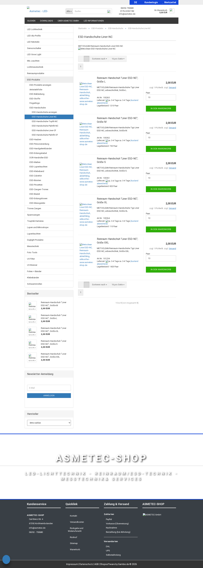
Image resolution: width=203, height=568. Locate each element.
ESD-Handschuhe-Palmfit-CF (45, 135)
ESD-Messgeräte (37, 203)
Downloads (46, 21)
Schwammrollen (34, 284)
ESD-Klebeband (36, 171)
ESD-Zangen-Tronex (38, 189)
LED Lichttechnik (34, 29)
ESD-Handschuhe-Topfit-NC (45, 121)
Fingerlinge (34, 103)
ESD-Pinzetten (36, 185)
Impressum (72, 564)
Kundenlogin (151, 2)
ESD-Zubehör (35, 176)
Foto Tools (32, 252)
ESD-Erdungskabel (38, 153)
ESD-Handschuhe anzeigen (44, 112)
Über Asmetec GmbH (68, 21)
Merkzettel (169, 2)
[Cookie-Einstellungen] (6, 560)
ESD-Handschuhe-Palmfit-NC (45, 126)
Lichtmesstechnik (35, 67)
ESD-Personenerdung (39, 144)
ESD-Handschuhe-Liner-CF (44, 130)
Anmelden (49, 395)
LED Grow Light (34, 54)
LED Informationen (94, 21)
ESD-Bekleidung (36, 94)
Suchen (31, 21)
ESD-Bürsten (35, 180)
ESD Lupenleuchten (38, 166)
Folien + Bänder (34, 271)
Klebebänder (33, 277)
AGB (96, 564)
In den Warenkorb (161, 108)
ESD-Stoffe (34, 98)
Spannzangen (33, 215)
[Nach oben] (194, 563)
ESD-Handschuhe (37, 107)
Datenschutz (86, 564)
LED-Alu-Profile (34, 35)
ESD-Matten (34, 162)
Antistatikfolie (35, 89)
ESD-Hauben (35, 139)
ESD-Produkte (33, 80)
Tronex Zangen (34, 208)
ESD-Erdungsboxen (38, 198)
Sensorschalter (34, 48)
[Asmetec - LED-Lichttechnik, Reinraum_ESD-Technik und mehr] (44, 11)
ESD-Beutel (34, 194)
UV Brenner (32, 265)
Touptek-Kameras (35, 221)
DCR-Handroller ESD (38, 157)
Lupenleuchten (34, 234)
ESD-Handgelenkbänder (40, 148)
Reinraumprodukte (35, 73)
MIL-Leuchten (33, 61)
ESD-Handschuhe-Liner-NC (44, 117)
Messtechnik (33, 246)
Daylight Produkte (35, 240)
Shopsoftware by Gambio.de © (118, 564)
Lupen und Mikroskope (37, 227)
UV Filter (31, 259)
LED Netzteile (33, 42)
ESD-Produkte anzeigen (40, 85)
